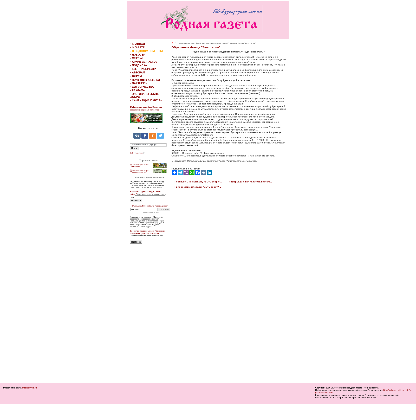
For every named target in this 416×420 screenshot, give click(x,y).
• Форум (136, 76)
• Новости (137, 54)
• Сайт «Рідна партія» (146, 100)
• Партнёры (138, 83)
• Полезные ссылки (145, 79)
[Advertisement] (149, 313)
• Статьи (136, 58)
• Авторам (137, 72)
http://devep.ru (29, 388)
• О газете (137, 47)
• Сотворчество (142, 86)
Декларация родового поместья (210, 43)
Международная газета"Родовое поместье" (139, 171)
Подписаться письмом (150, 213)
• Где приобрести (143, 69)
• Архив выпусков (143, 61)
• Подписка (138, 65)
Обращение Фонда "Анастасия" (241, 43)
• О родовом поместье (147, 51)
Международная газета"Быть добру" (139, 165)
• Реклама (137, 90)
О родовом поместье (184, 43)
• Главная (137, 44)
